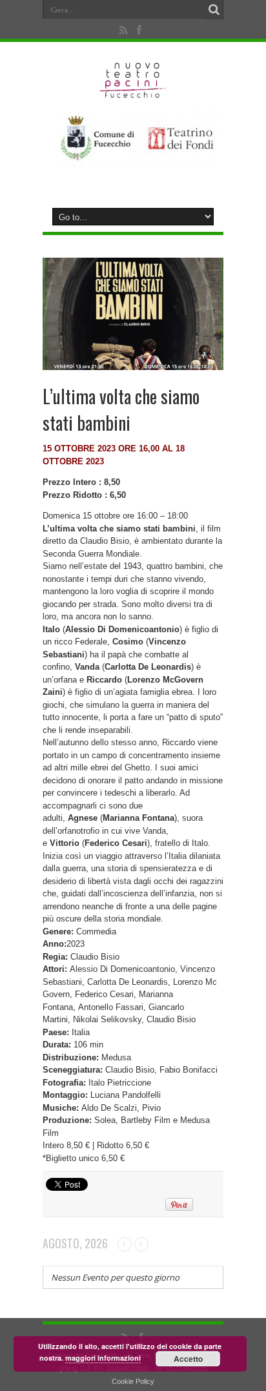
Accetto (188, 1359)
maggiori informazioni (103, 1358)
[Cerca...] (213, 9)
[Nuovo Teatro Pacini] (133, 93)
